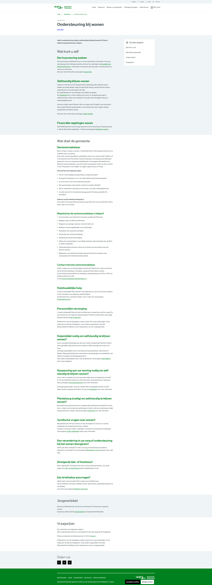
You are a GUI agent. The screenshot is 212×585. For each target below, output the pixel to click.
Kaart (148, 2)
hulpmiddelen (106, 359)
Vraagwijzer (130, 62)
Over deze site (88, 577)
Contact (142, 1)
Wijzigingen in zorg (92, 450)
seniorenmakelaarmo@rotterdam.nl (74, 279)
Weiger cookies (147, 582)
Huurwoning (87, 72)
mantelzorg (91, 411)
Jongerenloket (130, 57)
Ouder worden (88, 114)
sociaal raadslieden (72, 431)
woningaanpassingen (76, 383)
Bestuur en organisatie (114, 7)
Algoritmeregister (61, 577)
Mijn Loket (155, 7)
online (93, 536)
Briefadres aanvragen (80, 489)
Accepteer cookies (132, 582)
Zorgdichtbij (67, 14)
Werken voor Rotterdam (99, 577)
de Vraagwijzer (76, 317)
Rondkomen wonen (101, 129)
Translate (156, 2)
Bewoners (101, 7)
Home (94, 7)
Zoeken (134, 1)
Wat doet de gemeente (133, 52)
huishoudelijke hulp (63, 299)
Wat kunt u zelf (131, 47)
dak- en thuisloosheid (72, 468)
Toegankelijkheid (78, 577)
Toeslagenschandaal (130, 7)
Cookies (70, 577)
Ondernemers (143, 7)
